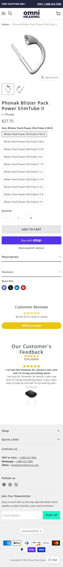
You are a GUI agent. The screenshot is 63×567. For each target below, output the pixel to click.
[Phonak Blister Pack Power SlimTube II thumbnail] (8, 89)
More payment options (31, 248)
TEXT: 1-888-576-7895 (49, 3)
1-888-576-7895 (27, 457)
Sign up (52, 515)
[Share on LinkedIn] (16, 287)
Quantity (7, 211)
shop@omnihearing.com (25, 465)
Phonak (9, 114)
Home (5, 24)
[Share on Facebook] (4, 287)
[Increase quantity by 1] (31, 218)
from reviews (31, 358)
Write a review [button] (31, 325)
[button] (31, 257)
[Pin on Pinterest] (23, 287)
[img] (31, 356)
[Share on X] (10, 287)
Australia (30, 531)
